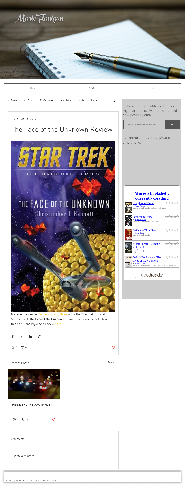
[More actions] (113, 119)
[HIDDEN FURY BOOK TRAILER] (34, 384)
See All (111, 362)
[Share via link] (39, 336)
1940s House (46, 100)
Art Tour (28, 100)
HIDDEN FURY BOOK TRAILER (32, 405)
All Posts (12, 100)
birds (81, 100)
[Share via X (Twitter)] (21, 336)
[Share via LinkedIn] (30, 336)
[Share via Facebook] (12, 336)
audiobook (66, 100)
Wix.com (51, 480)
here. (137, 142)
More (94, 100)
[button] (114, 100)
